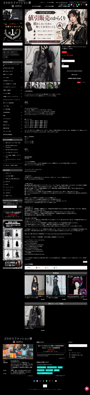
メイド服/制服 (6, 109)
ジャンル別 (6, 77)
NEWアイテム (6, 125)
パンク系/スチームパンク (9, 87)
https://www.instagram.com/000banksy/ (34, 179)
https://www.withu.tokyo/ (31, 171)
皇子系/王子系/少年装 (8, 68)
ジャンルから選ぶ (49, 6)
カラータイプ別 (7, 131)
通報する (85, 261)
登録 (20, 206)
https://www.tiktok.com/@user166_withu (34, 254)
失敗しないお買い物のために (62, 2)
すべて (29, 267)
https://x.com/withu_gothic (31, 241)
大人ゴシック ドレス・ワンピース (11, 99)
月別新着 (5, 122)
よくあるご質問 (50, 2)
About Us (72, 2)
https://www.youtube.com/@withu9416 (34, 251)
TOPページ (42, 2)
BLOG (78, 2)
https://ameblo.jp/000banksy (31, 248)
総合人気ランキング (8, 71)
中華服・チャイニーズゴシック (10, 96)
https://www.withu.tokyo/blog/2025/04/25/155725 (60, 234)
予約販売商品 (6, 112)
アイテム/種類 (6, 93)
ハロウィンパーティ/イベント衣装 (11, 65)
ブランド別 (6, 106)
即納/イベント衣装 (7, 74)
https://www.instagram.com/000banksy (34, 244)
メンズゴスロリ (7, 118)
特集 (4, 115)
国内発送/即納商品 (7, 134)
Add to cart (74, 74)
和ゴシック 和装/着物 (8, 103)
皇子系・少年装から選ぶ (64, 6)
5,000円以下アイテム (8, 80)
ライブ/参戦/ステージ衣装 (9, 84)
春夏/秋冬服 (6, 128)
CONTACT (84, 2)
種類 (63, 58)
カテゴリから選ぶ (36, 6)
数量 (63, 64)
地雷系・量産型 (7, 90)
